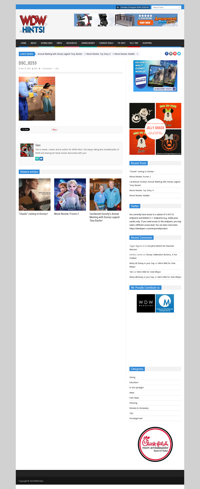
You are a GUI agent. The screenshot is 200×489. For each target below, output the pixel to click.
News (131, 393)
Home (23, 43)
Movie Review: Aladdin (113, 54)
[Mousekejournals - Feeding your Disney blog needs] (165, 312)
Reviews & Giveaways (139, 408)
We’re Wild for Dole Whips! (149, 272)
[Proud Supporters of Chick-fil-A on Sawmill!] (155, 461)
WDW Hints (38, 481)
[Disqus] (71, 264)
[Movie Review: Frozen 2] (70, 194)
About (34, 43)
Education (133, 382)
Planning (133, 403)
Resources (71, 43)
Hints (59, 43)
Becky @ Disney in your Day (142, 263)
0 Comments (47, 68)
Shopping (147, 43)
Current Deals (106, 43)
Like (56, 68)
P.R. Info (121, 43)
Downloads (46, 43)
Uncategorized (135, 418)
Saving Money (88, 43)
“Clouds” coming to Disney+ (33, 213)
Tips (131, 413)
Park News (134, 398)
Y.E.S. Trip (134, 43)
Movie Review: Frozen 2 (66, 213)
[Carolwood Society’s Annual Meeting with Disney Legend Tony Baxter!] (106, 194)
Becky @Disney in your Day (141, 277)
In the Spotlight (136, 387)
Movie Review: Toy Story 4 (87, 54)
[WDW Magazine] (146, 312)
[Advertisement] (155, 341)
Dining (132, 377)
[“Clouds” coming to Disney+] (35, 194)
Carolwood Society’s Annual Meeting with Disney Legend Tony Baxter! (39, 54)
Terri (35, 68)
